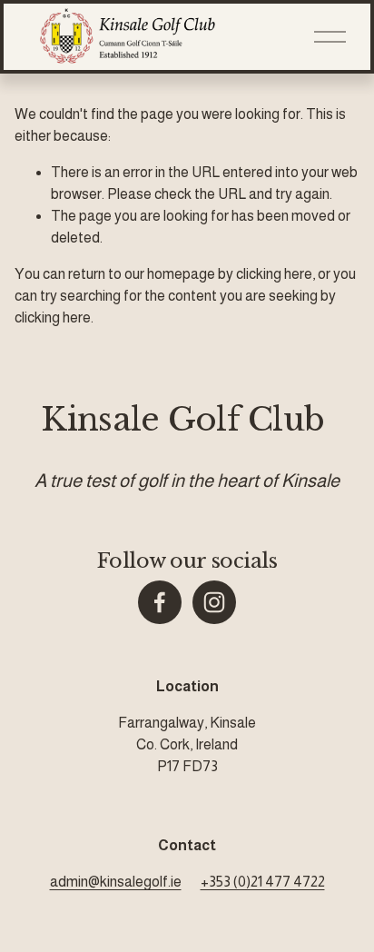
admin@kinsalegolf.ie (116, 881)
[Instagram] (214, 602)
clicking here (274, 274)
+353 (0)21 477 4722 (263, 881)
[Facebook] (160, 602)
